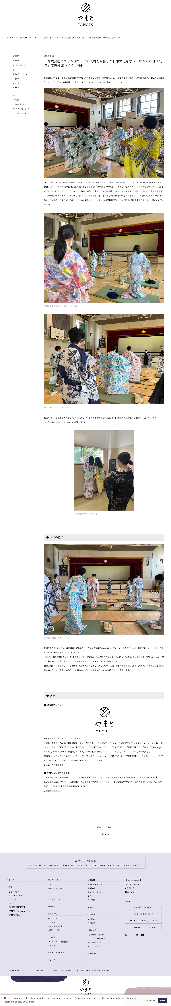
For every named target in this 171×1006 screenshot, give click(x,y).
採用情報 (16, 100)
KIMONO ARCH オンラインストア (143, 920)
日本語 (150, 6)
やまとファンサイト (56, 952)
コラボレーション (55, 899)
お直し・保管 (53, 930)
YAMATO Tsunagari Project (21, 911)
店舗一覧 (51, 906)
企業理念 (16, 56)
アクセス (16, 88)
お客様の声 (92, 953)
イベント (51, 945)
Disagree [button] (151, 1000)
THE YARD (13, 903)
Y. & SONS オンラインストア (143, 927)
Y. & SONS (13, 899)
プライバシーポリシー (19, 970)
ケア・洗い (52, 922)
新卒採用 (91, 919)
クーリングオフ (94, 946)
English (139, 6)
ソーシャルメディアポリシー (61, 970)
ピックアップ (53, 880)
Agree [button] (162, 1000)
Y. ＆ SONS (129, 888)
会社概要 (16, 61)
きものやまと (14, 891)
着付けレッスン (54, 918)
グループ (16, 83)
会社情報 (23, 37)
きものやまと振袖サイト (143, 907)
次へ (109, 827)
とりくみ (51, 884)
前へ (99, 827)
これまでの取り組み (54, 764)
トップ (11, 880)
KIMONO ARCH (16, 895)
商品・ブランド (15, 887)
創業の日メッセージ (20, 74)
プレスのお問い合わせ (21, 109)
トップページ (12, 37)
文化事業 (16, 79)
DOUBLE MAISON (17, 907)
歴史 (14, 70)
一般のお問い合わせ (20, 104)
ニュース (33, 37)
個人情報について (39, 970)
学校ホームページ (53, 790)
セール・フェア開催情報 (58, 941)
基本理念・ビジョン (96, 884)
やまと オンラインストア (143, 914)
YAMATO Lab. (15, 915)
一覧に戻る (104, 834)
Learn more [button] (28, 1002)
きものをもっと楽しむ (57, 926)
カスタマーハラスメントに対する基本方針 (93, 970)
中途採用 (91, 923)
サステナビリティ (19, 65)
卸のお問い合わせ (19, 113)
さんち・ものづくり (56, 888)
